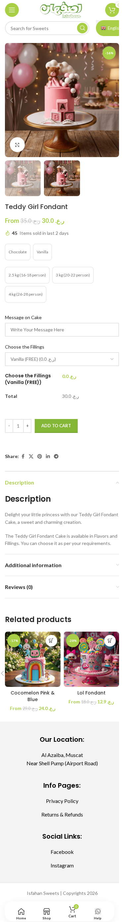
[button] (11, 100)
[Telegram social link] (56, 456)
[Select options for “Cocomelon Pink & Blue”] (51, 641)
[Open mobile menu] (12, 10)
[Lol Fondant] (91, 659)
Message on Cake (24, 317)
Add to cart (56, 425)
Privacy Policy (62, 801)
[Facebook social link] (23, 456)
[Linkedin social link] (48, 456)
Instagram (62, 865)
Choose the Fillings (25, 347)
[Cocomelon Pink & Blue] (33, 659)
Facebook (62, 852)
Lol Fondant (91, 693)
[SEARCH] (82, 28)
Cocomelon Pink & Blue (33, 696)
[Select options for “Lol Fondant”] (110, 641)
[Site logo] (62, 9)
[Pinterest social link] (39, 456)
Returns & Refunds (62, 814)
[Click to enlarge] (17, 144)
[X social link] (31, 456)
